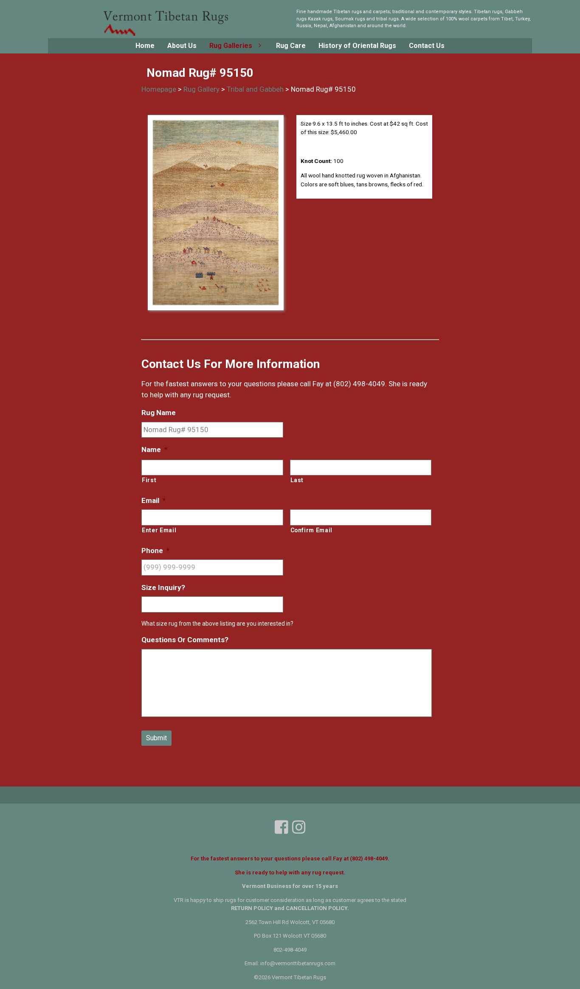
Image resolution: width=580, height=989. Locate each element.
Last (297, 480)
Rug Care (291, 46)
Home (145, 46)
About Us (182, 46)
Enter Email (159, 530)
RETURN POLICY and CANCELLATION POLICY (289, 908)
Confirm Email (311, 530)
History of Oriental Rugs (357, 46)
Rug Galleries (230, 46)
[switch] (257, 45)
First (149, 480)
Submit (156, 738)
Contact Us (427, 46)
